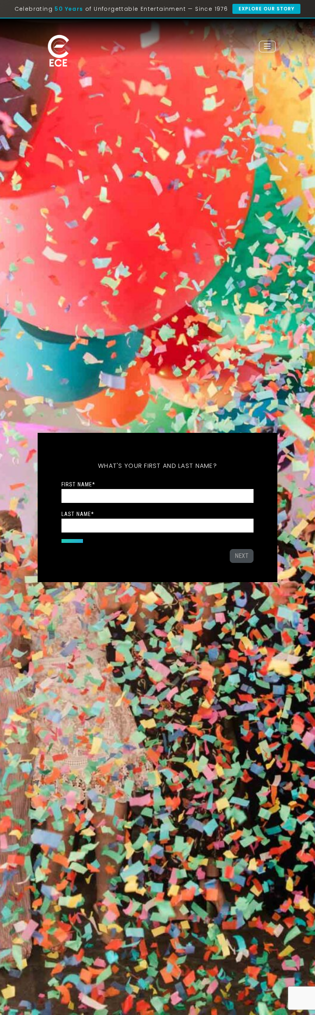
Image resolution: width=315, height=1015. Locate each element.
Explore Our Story (266, 8)
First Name (78, 484)
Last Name (77, 514)
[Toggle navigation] (267, 46)
